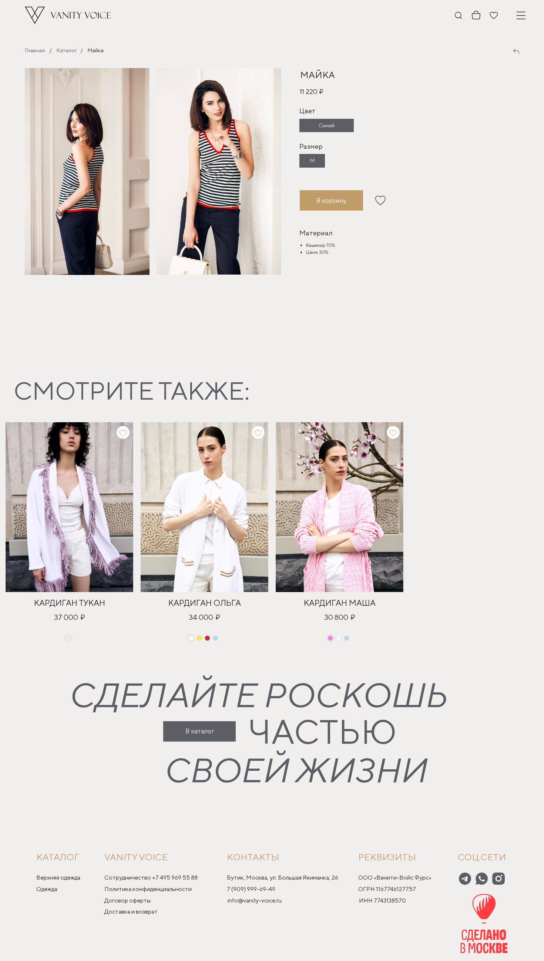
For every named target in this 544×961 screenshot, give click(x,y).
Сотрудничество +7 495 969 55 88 (151, 877)
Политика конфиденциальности (148, 889)
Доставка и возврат (131, 911)
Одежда (46, 889)
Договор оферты (127, 900)
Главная (35, 50)
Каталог (66, 50)
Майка (95, 50)
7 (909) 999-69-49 (251, 889)
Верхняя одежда (58, 877)
